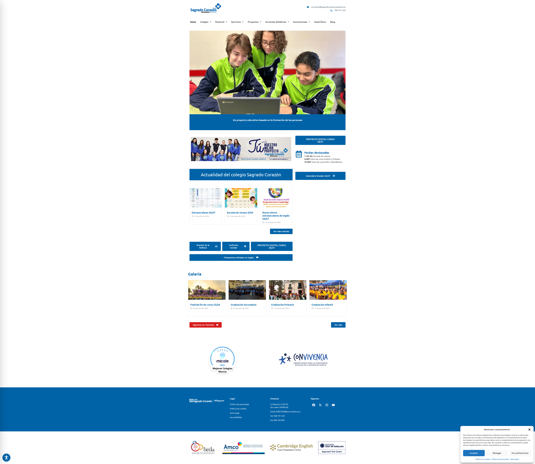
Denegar (497, 453)
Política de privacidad (500, 459)
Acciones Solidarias (275, 21)
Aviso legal (514, 459)
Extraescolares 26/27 (203, 212)
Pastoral (219, 21)
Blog (332, 21)
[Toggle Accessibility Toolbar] (6, 457)
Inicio (193, 21)
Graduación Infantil (322, 304)
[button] (529, 429)
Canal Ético (320, 21)
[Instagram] (327, 406)
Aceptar (474, 453)
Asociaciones (300, 21)
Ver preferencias (519, 453)
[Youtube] (333, 406)
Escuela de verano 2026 (240, 212)
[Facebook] (314, 406)
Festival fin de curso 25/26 (205, 304)
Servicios (236, 21)
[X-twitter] (320, 406)
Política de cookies (482, 459)
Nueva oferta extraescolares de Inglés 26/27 (276, 215)
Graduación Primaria (282, 304)
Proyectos (253, 21)
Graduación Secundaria (243, 304)
